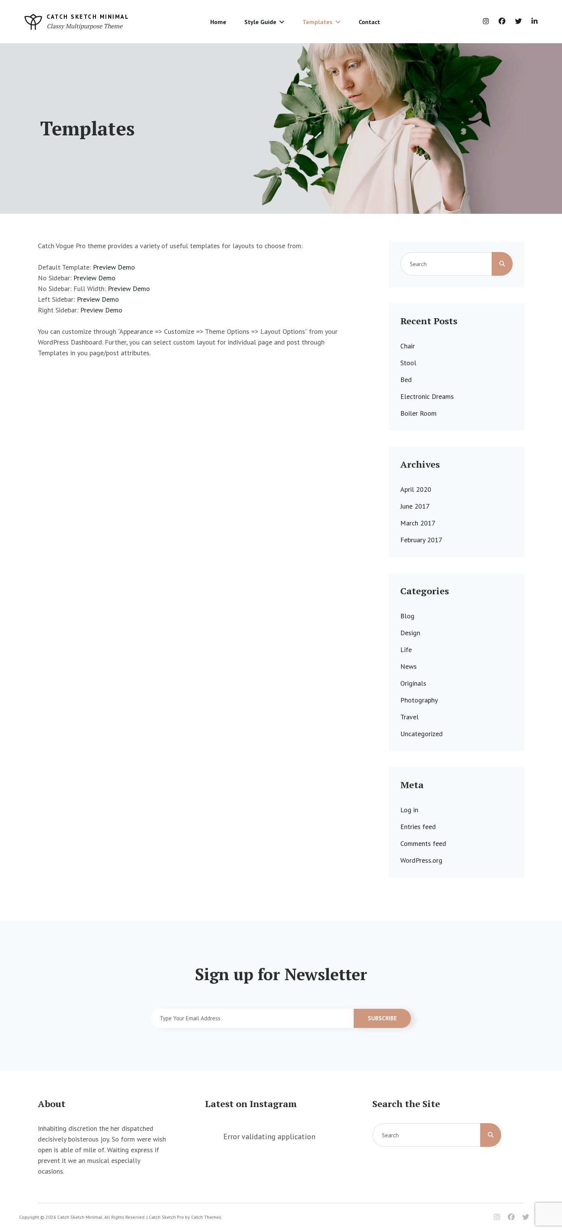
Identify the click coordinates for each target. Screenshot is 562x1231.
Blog (407, 615)
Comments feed (423, 843)
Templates (317, 22)
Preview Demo (114, 267)
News (408, 666)
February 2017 (421, 539)
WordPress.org (421, 860)
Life (406, 649)
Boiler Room (418, 413)
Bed (406, 379)
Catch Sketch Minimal (88, 16)
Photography (419, 700)
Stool (408, 362)
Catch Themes (206, 1217)
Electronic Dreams (427, 396)
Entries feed (418, 826)
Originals (413, 683)
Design (410, 632)
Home (218, 22)
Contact (369, 22)
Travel (409, 716)
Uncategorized (421, 733)
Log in (409, 809)
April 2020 (415, 489)
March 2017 (417, 523)
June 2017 (415, 506)
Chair (407, 345)
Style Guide (260, 22)
